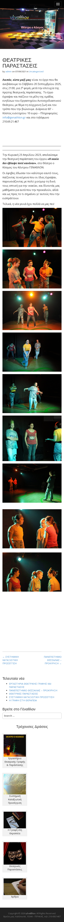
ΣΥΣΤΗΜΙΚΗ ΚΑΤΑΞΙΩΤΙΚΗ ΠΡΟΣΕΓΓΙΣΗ (31, 697)
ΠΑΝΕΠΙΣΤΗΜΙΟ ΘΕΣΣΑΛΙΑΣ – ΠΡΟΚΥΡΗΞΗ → (53, 660)
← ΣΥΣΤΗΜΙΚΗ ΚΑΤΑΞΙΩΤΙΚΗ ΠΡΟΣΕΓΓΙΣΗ (10, 660)
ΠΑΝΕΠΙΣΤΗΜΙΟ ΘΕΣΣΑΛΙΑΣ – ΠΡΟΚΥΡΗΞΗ (33, 690)
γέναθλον (32, 18)
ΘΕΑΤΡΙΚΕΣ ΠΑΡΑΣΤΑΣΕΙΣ (23, 693)
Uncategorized (36, 71)
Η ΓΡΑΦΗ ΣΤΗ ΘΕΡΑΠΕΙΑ (23, 700)
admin (8, 71)
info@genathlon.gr (14, 117)
